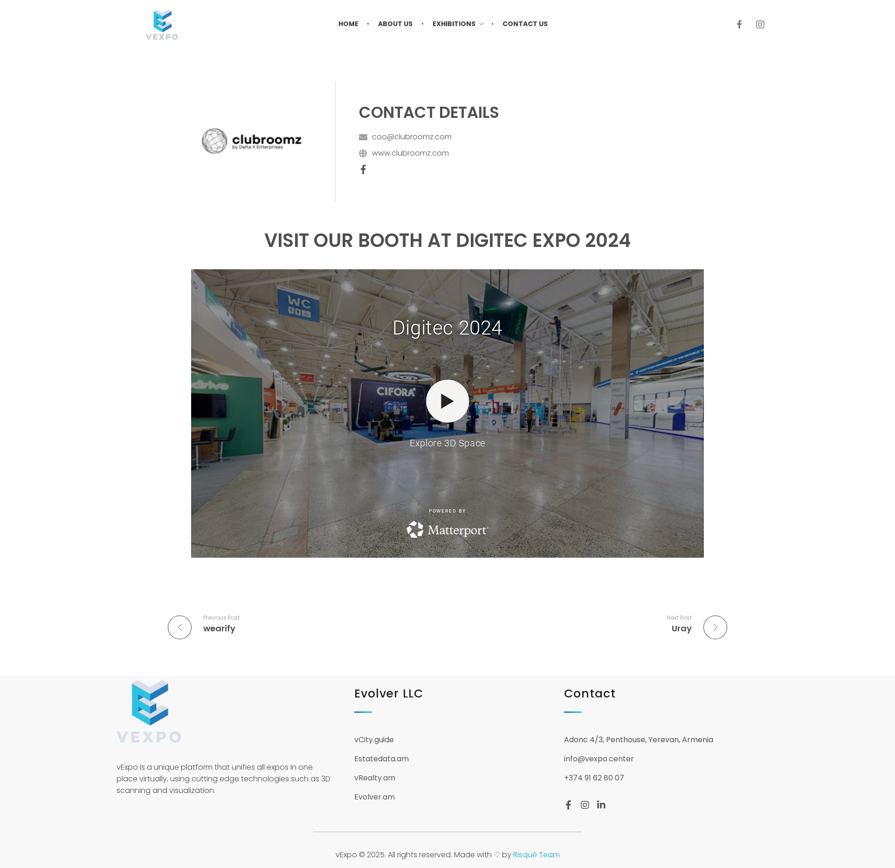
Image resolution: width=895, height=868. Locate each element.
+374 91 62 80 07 (594, 777)
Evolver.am (374, 797)
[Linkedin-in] (601, 805)
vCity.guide (374, 739)
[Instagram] (760, 24)
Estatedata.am (381, 758)
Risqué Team (536, 854)
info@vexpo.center (599, 758)
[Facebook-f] (363, 169)
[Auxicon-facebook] (739, 24)
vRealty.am (374, 777)
